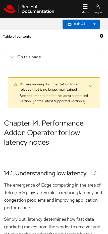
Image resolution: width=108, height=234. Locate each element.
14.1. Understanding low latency (45, 173)
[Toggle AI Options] (94, 24)
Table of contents (17, 36)
